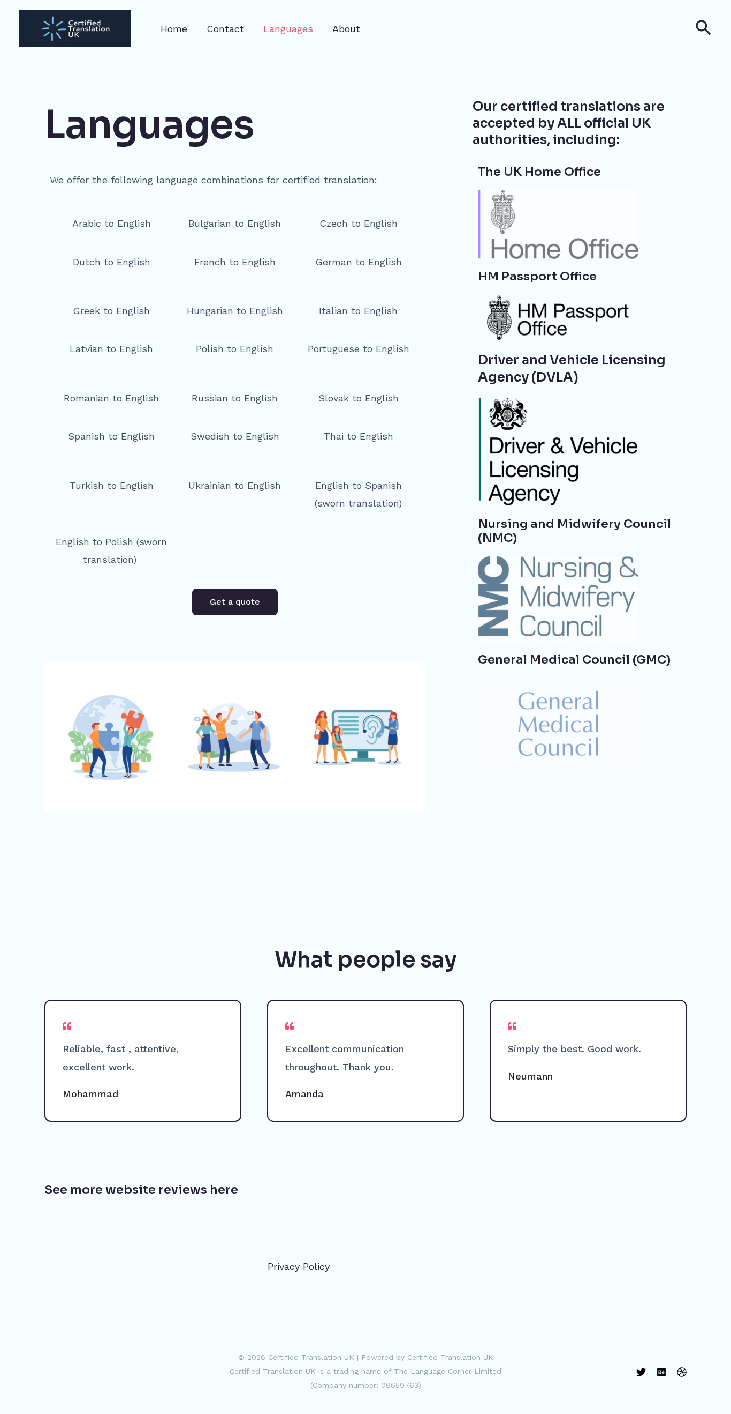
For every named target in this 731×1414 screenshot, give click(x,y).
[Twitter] (641, 1372)
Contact (225, 28)
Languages (288, 28)
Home (174, 28)
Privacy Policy (299, 1266)
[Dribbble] (682, 1372)
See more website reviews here (141, 1189)
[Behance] (661, 1372)
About (346, 28)
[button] (703, 28)
